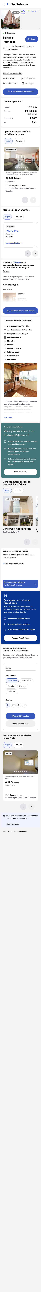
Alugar (8, 141)
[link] (20, 716)
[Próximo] (33, 200)
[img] (21, 159)
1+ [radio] (8, 705)
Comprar (19, 141)
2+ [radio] (13, 705)
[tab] (8, 668)
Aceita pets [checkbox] (12, 692)
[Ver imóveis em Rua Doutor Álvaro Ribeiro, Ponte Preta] (30, 12)
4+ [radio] (24, 705)
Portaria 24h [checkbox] (26, 681)
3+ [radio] (19, 705)
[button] (21, 170)
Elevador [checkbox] (11, 686)
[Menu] (3, 4)
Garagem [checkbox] (22, 686)
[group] (21, 170)
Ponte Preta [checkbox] (12, 681)
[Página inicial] (17, 4)
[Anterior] (25, 200)
